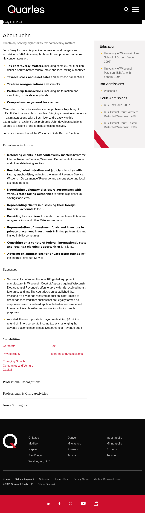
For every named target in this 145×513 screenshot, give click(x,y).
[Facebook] (59, 504)
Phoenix (73, 449)
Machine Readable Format (107, 479)
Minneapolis (114, 443)
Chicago (33, 437)
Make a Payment (24, 479)
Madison (33, 443)
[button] (96, 503)
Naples (32, 449)
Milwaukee (74, 443)
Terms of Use (61, 479)
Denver (72, 437)
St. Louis (112, 449)
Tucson (111, 455)
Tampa (72, 455)
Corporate (9, 345)
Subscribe (44, 479)
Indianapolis (114, 437)
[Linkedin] (48, 504)
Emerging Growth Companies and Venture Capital (18, 365)
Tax (53, 345)
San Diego (35, 455)
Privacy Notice (81, 479)
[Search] (126, 9)
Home (6, 479)
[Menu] (135, 9)
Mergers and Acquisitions (67, 353)
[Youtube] (83, 504)
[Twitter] (70, 504)
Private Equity (11, 353)
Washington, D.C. (39, 461)
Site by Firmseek (46, 484)
